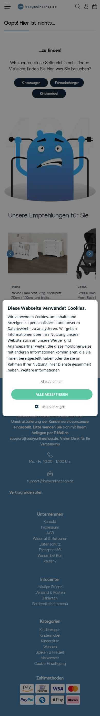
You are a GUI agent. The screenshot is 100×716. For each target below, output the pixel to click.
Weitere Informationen (40, 369)
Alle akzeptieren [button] (52, 394)
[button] (50, 407)
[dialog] (50, 358)
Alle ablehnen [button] (52, 381)
